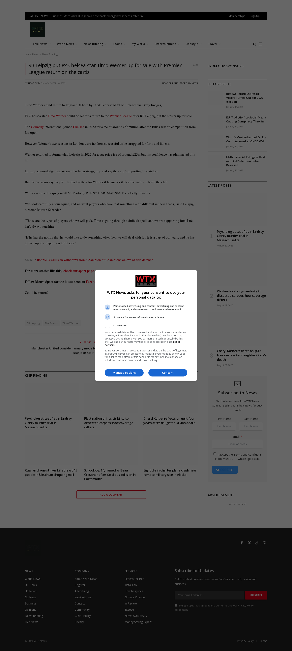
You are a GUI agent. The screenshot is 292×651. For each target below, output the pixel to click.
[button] (146, 325)
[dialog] (146, 325)
